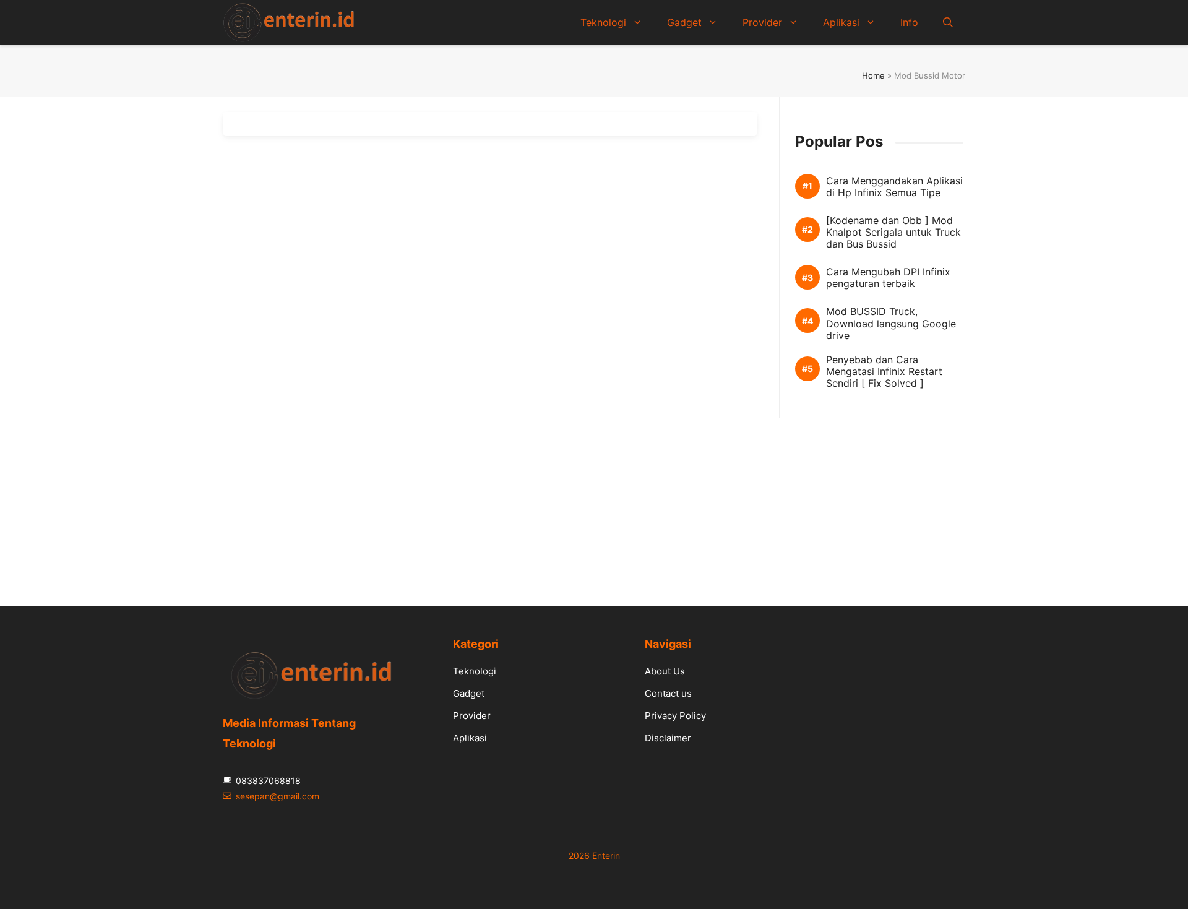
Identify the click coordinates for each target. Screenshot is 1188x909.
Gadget (684, 22)
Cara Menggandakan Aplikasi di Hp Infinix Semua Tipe (894, 187)
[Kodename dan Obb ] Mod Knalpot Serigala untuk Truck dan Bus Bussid (893, 232)
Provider (762, 22)
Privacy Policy (675, 716)
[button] (948, 22)
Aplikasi (841, 22)
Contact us (668, 693)
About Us (665, 671)
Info (909, 22)
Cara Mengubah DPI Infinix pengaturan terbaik (888, 278)
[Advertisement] (594, 504)
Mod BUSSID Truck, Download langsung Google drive (891, 323)
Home (873, 75)
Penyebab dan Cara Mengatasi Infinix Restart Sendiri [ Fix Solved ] (884, 371)
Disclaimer (668, 738)
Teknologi (603, 22)
